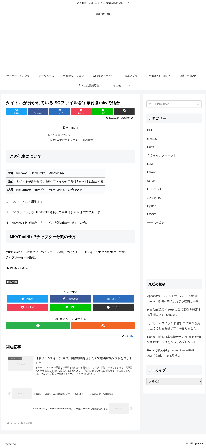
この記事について (60, 134)
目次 (66, 127)
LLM (150, 163)
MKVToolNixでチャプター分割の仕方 (71, 140)
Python (151, 206)
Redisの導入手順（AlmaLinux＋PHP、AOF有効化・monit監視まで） (172, 353)
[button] (198, 104)
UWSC (151, 214)
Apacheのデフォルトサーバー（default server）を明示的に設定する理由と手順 (173, 298)
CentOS (152, 147)
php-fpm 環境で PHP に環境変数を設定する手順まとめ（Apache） (174, 312)
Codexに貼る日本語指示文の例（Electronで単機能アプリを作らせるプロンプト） (174, 339)
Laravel (152, 172)
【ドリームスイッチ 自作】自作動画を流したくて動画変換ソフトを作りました (173, 326)
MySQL (152, 138)
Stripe (151, 180)
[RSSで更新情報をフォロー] (103, 325)
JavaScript (154, 197)
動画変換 (13, 282)
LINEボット (154, 189)
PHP (150, 130)
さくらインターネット (161, 155)
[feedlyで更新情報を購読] (38, 325)
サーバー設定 (155, 222)
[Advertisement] (103, 46)
